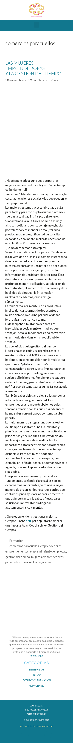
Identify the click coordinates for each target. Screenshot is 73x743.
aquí (29, 521)
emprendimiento (41, 551)
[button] (36, 25)
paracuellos (13, 562)
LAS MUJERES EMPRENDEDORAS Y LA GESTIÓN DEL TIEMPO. (33, 68)
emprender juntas (17, 551)
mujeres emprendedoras (47, 557)
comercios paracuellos (24, 546)
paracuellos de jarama (36, 562)
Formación (16, 541)
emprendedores (50, 546)
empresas (59, 551)
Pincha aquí (36, 655)
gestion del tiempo (17, 557)
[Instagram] (48, 734)
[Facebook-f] (25, 734)
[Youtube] (36, 734)
